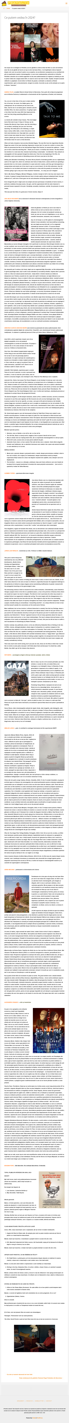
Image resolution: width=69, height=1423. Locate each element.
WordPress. (40, 1418)
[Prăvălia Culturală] (15, 3)
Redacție (29, 1401)
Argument (20, 1401)
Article (8, 8)
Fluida (33, 1418)
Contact (49, 1401)
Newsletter (39, 1401)
